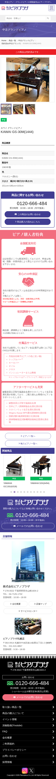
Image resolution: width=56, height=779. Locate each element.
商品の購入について (13, 713)
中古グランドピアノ (26, 40)
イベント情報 (9, 719)
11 (44, 492)
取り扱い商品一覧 (12, 707)
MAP (49, 643)
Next (51, 79)
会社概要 (7, 737)
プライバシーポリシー (14, 750)
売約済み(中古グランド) (11, 43)
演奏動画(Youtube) (12, 725)
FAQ (4, 731)
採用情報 (7, 762)
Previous (4, 471)
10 (41, 492)
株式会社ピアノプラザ (28, 502)
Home (3, 40)
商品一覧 (12, 40)
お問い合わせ (9, 756)
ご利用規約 (8, 743)
